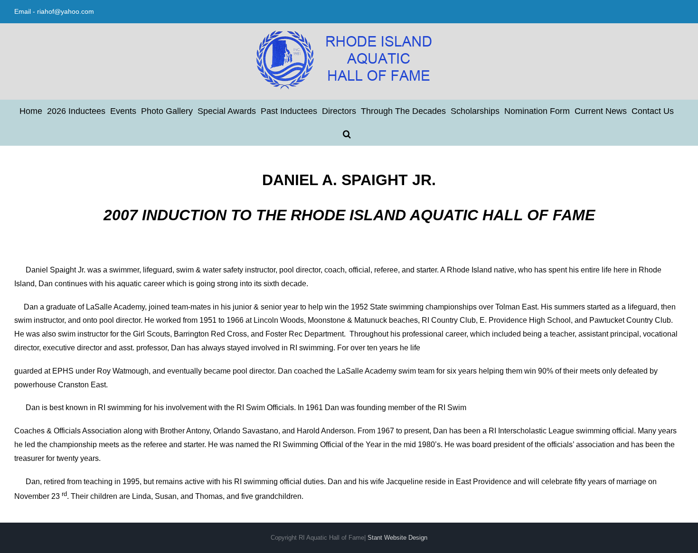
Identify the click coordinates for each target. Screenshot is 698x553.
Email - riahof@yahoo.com (54, 11)
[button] (347, 133)
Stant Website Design (397, 537)
